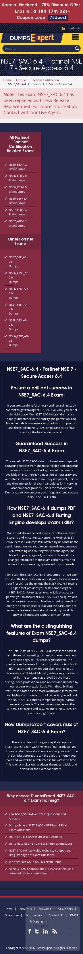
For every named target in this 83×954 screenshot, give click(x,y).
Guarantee (12, 915)
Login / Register (74, 28)
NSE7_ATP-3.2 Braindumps (18, 223)
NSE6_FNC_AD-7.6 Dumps (11, 293)
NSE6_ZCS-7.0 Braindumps (18, 189)
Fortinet (21, 80)
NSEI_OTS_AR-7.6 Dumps (11, 324)
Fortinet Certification (45, 80)
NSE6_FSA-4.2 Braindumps (18, 166)
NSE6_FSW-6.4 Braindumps (18, 200)
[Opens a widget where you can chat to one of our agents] (52, 928)
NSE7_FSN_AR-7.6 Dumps (11, 309)
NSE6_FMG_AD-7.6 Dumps (11, 277)
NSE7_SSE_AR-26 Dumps (11, 261)
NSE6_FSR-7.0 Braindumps (18, 178)
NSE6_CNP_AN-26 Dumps (11, 340)
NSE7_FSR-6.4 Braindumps (18, 212)
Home (7, 80)
